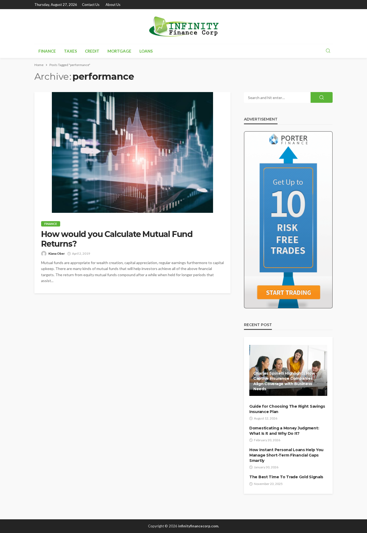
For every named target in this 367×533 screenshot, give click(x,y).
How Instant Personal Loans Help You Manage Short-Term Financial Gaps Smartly (286, 455)
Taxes (70, 51)
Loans (146, 51)
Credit (92, 51)
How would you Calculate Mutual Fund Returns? (117, 239)
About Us (113, 4)
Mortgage (119, 51)
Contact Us (90, 4)
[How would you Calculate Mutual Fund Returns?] (132, 152)
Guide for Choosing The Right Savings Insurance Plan (287, 409)
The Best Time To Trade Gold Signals (286, 476)
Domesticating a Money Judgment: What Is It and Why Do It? (284, 431)
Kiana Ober (56, 253)
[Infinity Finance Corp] (183, 26)
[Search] (328, 51)
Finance (47, 51)
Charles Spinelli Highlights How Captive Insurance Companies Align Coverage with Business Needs (284, 381)
